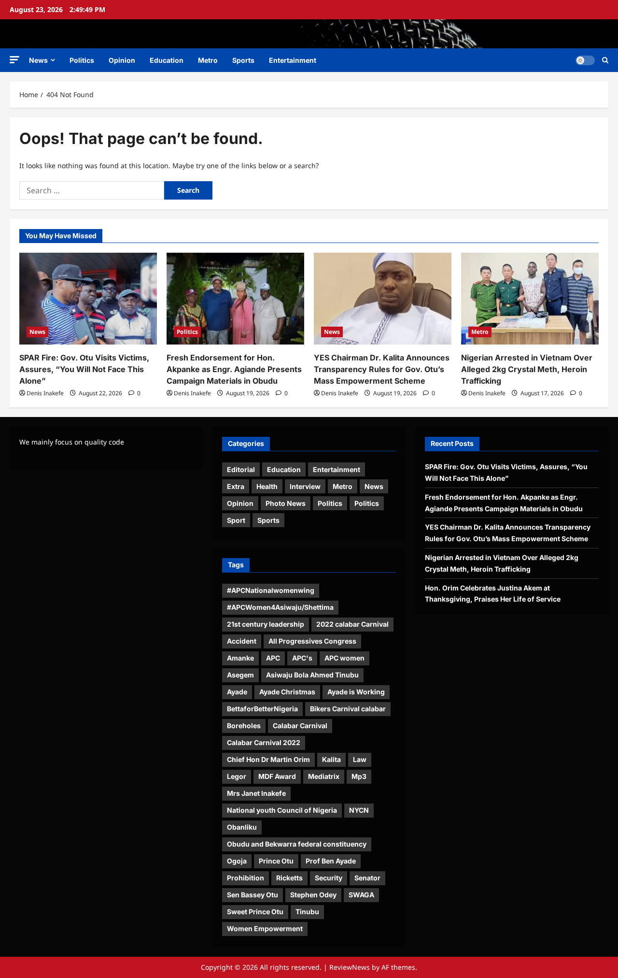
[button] (14, 59)
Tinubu (307, 911)
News (38, 60)
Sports (243, 60)
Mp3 (358, 776)
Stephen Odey (313, 895)
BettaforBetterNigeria (262, 709)
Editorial (241, 469)
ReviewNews (349, 967)
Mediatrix (323, 776)
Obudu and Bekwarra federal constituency (296, 844)
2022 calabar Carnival (352, 624)
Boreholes (244, 725)
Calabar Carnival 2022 (263, 742)
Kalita (331, 759)
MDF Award (277, 776)
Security (328, 878)
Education (166, 60)
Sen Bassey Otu (252, 895)
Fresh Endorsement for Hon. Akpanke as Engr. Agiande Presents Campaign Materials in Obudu (234, 369)
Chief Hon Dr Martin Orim (268, 759)
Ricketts (289, 878)
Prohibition (245, 878)
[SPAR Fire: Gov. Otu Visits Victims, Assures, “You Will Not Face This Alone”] (88, 299)
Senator (367, 878)
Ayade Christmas (287, 692)
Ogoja (237, 861)
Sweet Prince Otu (255, 911)
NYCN (359, 810)
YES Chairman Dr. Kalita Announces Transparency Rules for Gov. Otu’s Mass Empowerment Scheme (381, 369)
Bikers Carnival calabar (348, 709)
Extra (235, 486)
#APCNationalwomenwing (270, 590)
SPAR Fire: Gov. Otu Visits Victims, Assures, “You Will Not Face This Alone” (84, 369)
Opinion (122, 60)
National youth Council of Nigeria (282, 810)
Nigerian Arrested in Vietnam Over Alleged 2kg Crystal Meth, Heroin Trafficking (526, 369)
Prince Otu (276, 861)
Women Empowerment (265, 928)
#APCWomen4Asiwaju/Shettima (280, 607)
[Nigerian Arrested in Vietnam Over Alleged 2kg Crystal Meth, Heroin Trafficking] (530, 299)
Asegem (240, 675)
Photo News (286, 503)
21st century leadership (265, 624)
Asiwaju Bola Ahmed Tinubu (312, 675)
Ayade (237, 692)
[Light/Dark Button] (585, 60)
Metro (208, 60)
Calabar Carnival (300, 725)
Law (359, 759)
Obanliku (242, 827)
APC (273, 658)
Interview (305, 486)
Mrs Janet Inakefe (256, 793)
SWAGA (361, 895)
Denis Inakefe (45, 393)
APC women (344, 658)
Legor (236, 776)
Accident (241, 641)
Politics (82, 60)
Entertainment (292, 60)
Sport (236, 520)
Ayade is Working (356, 692)
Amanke (240, 658)
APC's (302, 658)
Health (267, 486)
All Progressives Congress (312, 641)
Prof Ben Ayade (331, 861)
